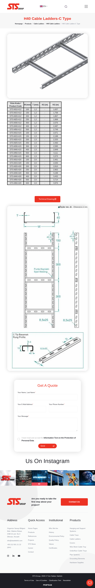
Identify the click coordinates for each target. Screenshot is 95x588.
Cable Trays (74, 535)
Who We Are (53, 528)
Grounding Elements (77, 559)
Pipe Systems (75, 555)
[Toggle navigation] (86, 6)
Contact (31, 552)
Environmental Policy (56, 536)
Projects (31, 540)
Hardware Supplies (77, 562)
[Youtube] (19, 556)
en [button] (44, 6)
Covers (72, 543)
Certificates (53, 548)
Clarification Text (55, 580)
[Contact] (89, 582)
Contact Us (74, 502)
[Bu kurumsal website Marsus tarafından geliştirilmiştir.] (47, 585)
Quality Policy (54, 540)
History (51, 532)
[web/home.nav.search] (65, 6)
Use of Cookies (41, 580)
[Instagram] (8, 556)
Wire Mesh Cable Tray (78, 547)
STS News (32, 544)
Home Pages (33, 528)
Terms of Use (29, 580)
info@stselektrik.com (14, 541)
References (32, 536)
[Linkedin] (13, 556)
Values (51, 544)
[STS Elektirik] (15, 6)
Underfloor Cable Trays (78, 551)
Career (30, 548)
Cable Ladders (75, 539)
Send (43, 446)
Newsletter (67, 580)
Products (31, 532)
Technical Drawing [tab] (46, 199)
